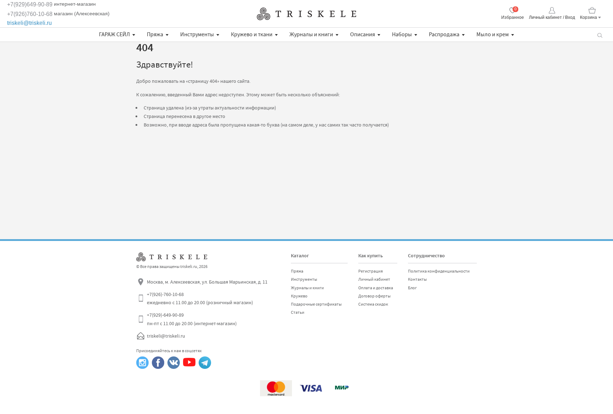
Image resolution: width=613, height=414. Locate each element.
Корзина (588, 17)
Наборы (402, 34)
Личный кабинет (374, 279)
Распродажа (444, 34)
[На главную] (306, 13)
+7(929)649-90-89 (30, 4)
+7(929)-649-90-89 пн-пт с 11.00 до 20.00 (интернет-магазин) (192, 319)
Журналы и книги (311, 34)
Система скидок (373, 304)
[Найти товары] (600, 34)
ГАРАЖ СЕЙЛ (114, 34)
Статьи (297, 312)
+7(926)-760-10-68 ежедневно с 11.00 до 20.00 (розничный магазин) (200, 298)
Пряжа (155, 34)
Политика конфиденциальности (439, 271)
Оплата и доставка (375, 288)
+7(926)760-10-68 (30, 14)
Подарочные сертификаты (316, 304)
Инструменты (197, 34)
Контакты (417, 279)
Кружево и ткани (251, 34)
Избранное (512, 17)
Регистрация (370, 271)
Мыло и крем (492, 34)
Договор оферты (374, 296)
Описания (362, 34)
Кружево (299, 296)
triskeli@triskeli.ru (29, 23)
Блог (412, 288)
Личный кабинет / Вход (552, 17)
